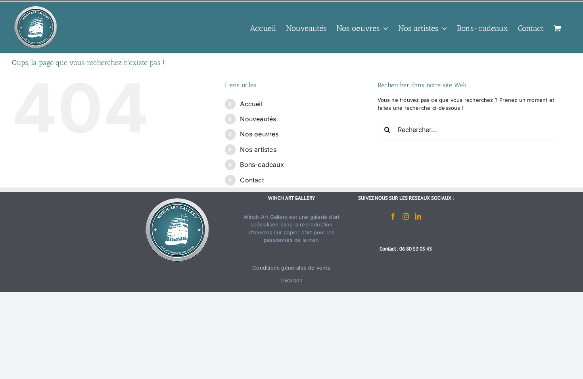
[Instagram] (406, 216)
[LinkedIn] (418, 216)
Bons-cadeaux (262, 164)
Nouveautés (258, 119)
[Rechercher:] (467, 129)
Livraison (291, 280)
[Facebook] (393, 216)
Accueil (251, 104)
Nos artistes (258, 149)
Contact (252, 180)
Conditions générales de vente (291, 267)
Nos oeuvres (259, 134)
